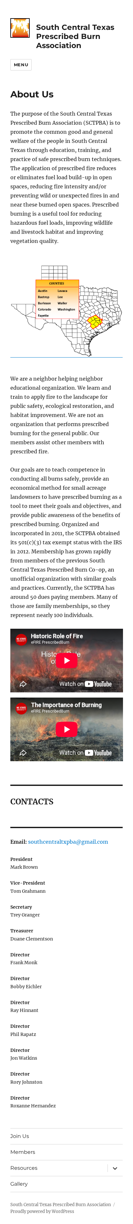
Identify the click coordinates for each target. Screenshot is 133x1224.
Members (22, 1152)
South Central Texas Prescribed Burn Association (75, 36)
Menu (21, 64)
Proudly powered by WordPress (42, 1211)
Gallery (19, 1184)
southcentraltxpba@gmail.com (68, 842)
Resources (23, 1168)
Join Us (19, 1136)
